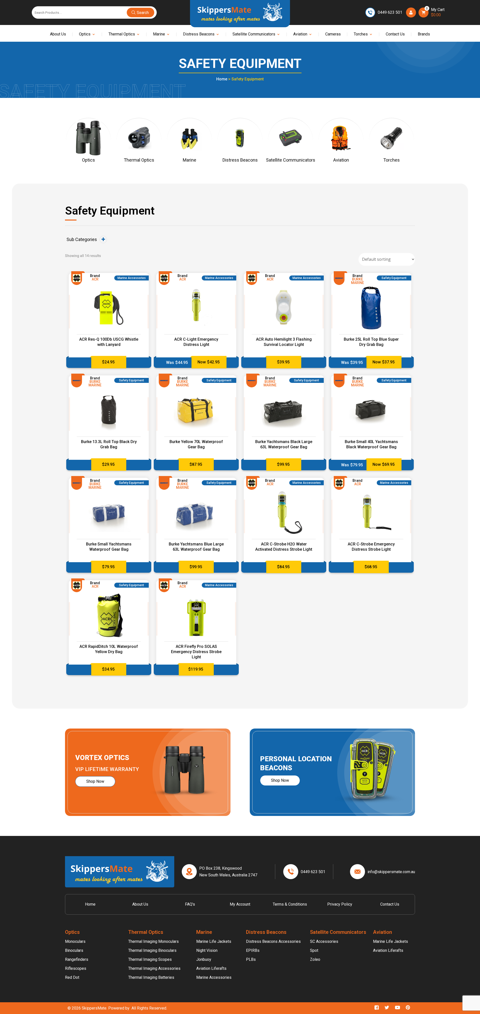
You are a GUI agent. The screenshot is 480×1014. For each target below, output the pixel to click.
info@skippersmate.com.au (391, 871)
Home (221, 79)
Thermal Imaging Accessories (154, 968)
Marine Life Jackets (213, 941)
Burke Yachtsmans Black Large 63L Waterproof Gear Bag (283, 444)
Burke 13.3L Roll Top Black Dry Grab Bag (109, 444)
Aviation (300, 34)
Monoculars (75, 941)
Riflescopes (75, 968)
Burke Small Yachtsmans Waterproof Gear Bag (109, 547)
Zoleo (315, 959)
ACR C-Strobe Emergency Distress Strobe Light (371, 547)
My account (240, 904)
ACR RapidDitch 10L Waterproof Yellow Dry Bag (109, 649)
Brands (424, 34)
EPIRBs (253, 950)
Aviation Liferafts (211, 968)
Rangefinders (76, 959)
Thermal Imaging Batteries (151, 977)
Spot (314, 950)
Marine (159, 34)
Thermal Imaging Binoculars (152, 950)
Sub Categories (81, 239)
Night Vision (207, 950)
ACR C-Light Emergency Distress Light (196, 342)
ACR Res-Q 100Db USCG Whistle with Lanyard (108, 342)
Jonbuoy (203, 959)
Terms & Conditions (290, 904)
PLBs (251, 959)
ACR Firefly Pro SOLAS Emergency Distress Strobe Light (196, 651)
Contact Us (395, 34)
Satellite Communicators (253, 34)
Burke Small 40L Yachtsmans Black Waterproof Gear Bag (371, 444)
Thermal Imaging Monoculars (153, 941)
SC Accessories (324, 941)
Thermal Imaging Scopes (150, 959)
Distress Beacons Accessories (273, 941)
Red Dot (72, 977)
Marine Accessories (214, 977)
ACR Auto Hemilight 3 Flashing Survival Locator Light (284, 342)
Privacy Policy (339, 904)
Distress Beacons (198, 34)
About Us (58, 34)
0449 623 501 (390, 12)
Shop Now (95, 781)
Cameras (333, 34)
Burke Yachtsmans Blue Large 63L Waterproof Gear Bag (196, 547)
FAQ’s (190, 904)
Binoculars (74, 950)
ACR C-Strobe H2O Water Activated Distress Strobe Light (283, 547)
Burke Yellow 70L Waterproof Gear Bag (196, 444)
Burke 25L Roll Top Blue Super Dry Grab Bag (371, 342)
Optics (84, 34)
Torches (361, 34)
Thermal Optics (121, 34)
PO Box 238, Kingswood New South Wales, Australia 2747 (228, 871)
